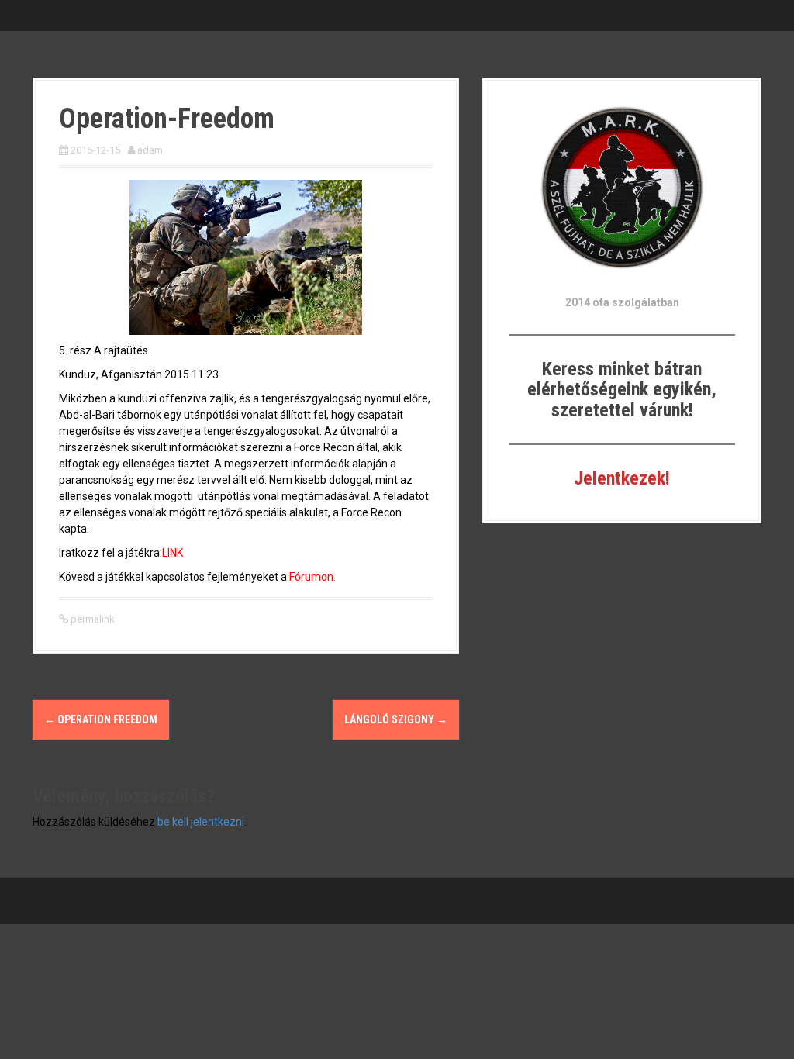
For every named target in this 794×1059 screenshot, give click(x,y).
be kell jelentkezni (200, 822)
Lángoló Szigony (395, 719)
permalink (91, 619)
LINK (172, 553)
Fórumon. (312, 577)
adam (150, 150)
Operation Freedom (100, 719)
